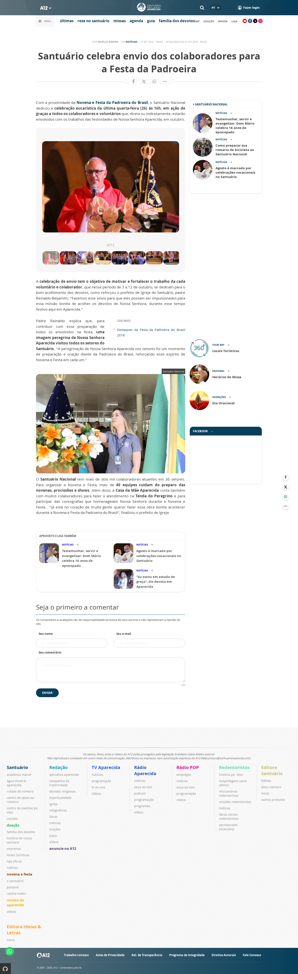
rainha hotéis (16, 893)
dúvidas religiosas (62, 791)
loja (234, 21)
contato (12, 818)
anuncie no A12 (62, 848)
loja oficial (14, 861)
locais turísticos (18, 855)
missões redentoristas (235, 802)
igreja (53, 804)
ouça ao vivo (143, 787)
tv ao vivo (98, 787)
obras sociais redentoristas (229, 816)
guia (151, 20)
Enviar (47, 693)
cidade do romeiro (20, 791)
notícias (12, 868)
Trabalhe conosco (76, 955)
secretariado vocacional (228, 827)
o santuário (15, 881)
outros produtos (273, 800)
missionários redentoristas (229, 793)
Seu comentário (50, 652)
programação (101, 781)
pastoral (13, 887)
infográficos (58, 810)
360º (197, 21)
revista (223, 21)
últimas (67, 20)
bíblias (266, 781)
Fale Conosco (252, 955)
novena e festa (19, 874)
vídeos (11, 912)
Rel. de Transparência (147, 955)
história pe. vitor (231, 774)
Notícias (131, 41)
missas (119, 20)
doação (209, 21)
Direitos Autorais (224, 955)
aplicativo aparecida (64, 774)
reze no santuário (93, 20)
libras (53, 817)
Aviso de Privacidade (110, 955)
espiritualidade (60, 798)
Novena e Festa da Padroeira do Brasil (112, 102)
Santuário (17, 767)
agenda (136, 20)
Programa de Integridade (187, 955)
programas (142, 806)
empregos (183, 774)
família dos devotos (177, 20)
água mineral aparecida (16, 783)
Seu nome (46, 634)
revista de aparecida (15, 902)
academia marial (19, 774)
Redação (58, 767)
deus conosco (271, 787)
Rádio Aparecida (145, 770)
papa (53, 835)
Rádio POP (187, 767)
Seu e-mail (123, 634)
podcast (140, 793)
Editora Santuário (272, 770)
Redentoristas (234, 767)
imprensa (14, 849)
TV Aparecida (106, 767)
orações (55, 829)
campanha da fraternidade (59, 783)
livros (265, 793)
